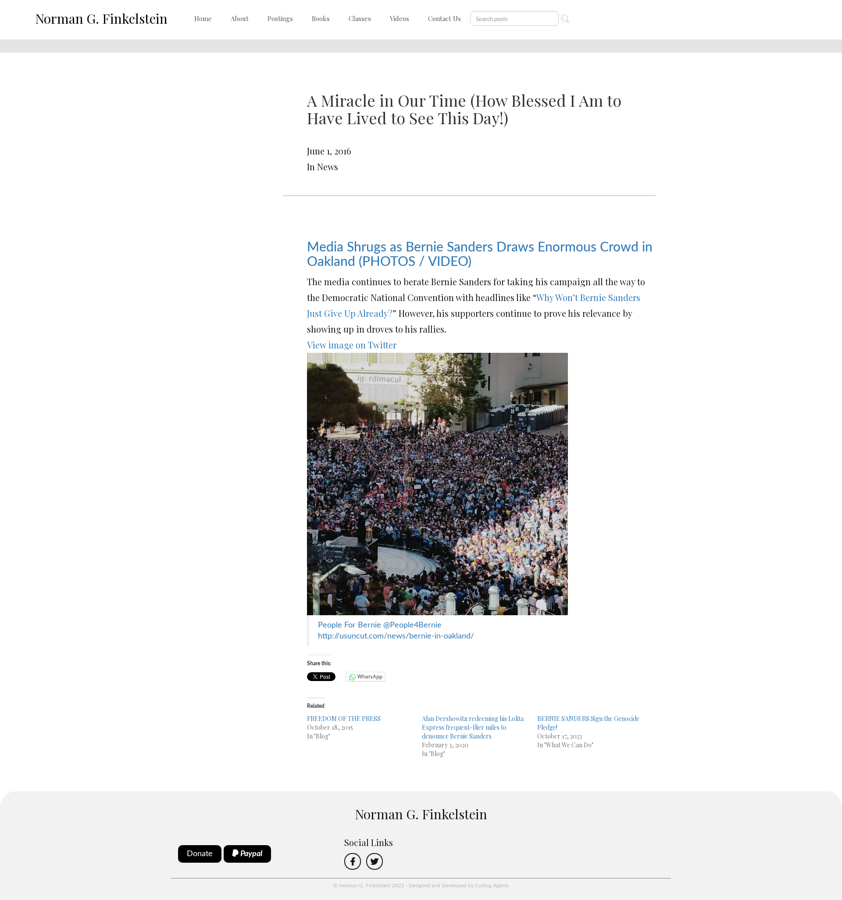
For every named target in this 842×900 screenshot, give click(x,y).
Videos (399, 18)
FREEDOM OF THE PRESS (344, 718)
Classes (360, 18)
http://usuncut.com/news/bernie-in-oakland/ (396, 636)
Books (321, 18)
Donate (200, 854)
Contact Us (444, 18)
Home (203, 18)
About (240, 18)
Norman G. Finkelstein (101, 18)
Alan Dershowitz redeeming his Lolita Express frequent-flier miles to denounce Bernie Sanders (473, 727)
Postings (280, 18)
